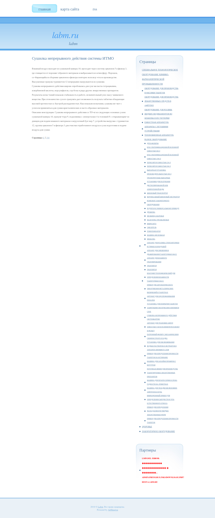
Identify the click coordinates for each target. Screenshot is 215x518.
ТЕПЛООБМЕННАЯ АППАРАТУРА (159, 135)
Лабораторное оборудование (158, 431)
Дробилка (151, 212)
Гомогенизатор (154, 231)
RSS (95, 9)
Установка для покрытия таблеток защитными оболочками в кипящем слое (163, 308)
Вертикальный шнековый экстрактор (163, 197)
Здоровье (147, 426)
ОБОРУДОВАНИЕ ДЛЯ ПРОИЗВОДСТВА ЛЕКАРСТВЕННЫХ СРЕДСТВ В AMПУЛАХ (161, 101)
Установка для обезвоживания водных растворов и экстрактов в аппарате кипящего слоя (162, 346)
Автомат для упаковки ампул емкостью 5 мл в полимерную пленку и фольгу (163, 327)
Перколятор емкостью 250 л (159, 162)
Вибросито (151, 224)
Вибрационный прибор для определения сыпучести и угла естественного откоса (160, 399)
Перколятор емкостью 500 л (159, 166)
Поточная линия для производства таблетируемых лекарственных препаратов (162, 373)
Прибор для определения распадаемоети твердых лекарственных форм (158, 411)
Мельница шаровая (155, 216)
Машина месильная (156, 235)
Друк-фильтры (153, 143)
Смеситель (151, 227)
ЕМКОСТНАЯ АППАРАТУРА (156, 122)
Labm (100, 506)
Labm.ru (65, 34)
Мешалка (151, 239)
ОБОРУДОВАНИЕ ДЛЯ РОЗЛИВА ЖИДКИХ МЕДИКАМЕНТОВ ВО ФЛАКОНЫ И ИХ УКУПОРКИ (158, 114)
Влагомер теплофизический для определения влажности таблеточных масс (161, 277)
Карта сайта (69, 9)
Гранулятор (152, 266)
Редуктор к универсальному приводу (163, 208)
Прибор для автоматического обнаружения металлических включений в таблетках (160, 289)
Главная (44, 9)
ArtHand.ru (113, 509)
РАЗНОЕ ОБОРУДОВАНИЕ (155, 139)
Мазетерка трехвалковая (158, 220)
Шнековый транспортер (157, 193)
